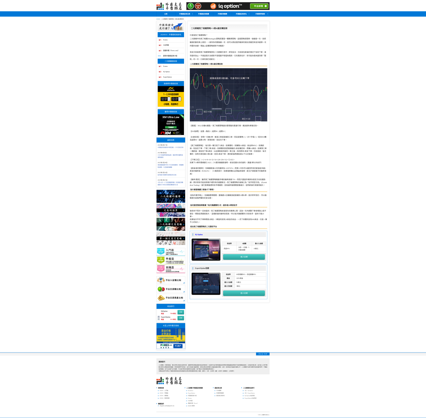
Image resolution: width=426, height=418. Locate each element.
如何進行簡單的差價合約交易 (167, 175)
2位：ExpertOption (250, 393)
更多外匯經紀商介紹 (170, 56)
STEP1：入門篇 (164, 390)
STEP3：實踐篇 (164, 395)
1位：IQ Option (249, 390)
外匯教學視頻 (260, 14)
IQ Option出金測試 (250, 395)
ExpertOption (167, 77)
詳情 (180, 312)
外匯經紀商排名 (241, 14)
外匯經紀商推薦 (203, 14)
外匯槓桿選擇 (220, 393)
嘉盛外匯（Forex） (193, 403)
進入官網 (244, 257)
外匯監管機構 (222, 14)
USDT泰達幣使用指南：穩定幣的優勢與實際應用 (170, 156)
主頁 (165, 14)
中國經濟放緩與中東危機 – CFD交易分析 (170, 147)
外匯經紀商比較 (184, 14)
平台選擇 (218, 390)
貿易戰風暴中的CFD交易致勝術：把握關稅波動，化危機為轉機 (170, 166)
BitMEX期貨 (191, 405)
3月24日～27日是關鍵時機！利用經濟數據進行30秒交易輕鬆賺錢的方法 (170, 184)
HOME (158, 19)
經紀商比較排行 (220, 395)
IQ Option (166, 72)
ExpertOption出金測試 (250, 398)
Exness (165, 40)
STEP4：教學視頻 (164, 398)
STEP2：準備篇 (164, 393)
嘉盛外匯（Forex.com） (171, 50)
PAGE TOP (263, 354)
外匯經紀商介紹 (192, 395)
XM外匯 (166, 45)
